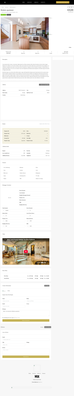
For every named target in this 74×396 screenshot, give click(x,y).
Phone (28, 298)
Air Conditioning (7, 167)
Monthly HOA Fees (6, 223)
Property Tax (5, 218)
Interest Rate (4, 213)
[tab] (25, 276)
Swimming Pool (22, 175)
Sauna (5, 175)
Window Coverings (39, 178)
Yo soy (28, 303)
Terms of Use (17, 317)
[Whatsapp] (36, 376)
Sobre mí (36, 2)
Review (3, 347)
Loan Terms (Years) (30, 213)
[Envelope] (38, 376)
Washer (5, 178)
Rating (28, 342)
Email (3, 303)
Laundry (21, 170)
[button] (62, 2)
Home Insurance (30, 218)
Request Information (26, 320)
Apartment (6, 7)
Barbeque (21, 167)
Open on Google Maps (44, 84)
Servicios (29, 2)
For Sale (8, 14)
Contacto (43, 2)
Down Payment (29, 208)
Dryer (37, 167)
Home (23, 2)
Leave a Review (48, 327)
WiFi (20, 178)
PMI (27, 223)
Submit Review (26, 356)
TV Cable (37, 175)
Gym (4, 170)
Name (3, 298)
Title (3, 342)
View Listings (47, 285)
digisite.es (40, 382)
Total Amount (5, 208)
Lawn (37, 170)
